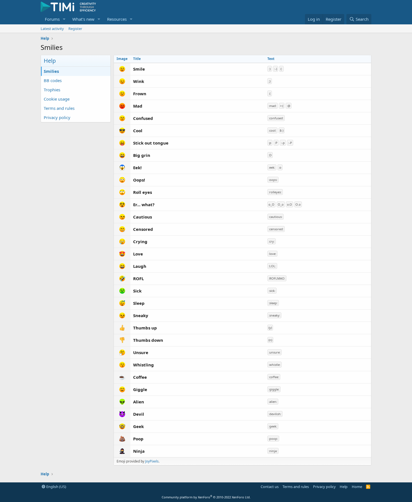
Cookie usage (57, 99)
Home (357, 486)
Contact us (270, 486)
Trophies (52, 89)
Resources (117, 19)
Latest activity (52, 28)
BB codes (53, 80)
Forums (52, 19)
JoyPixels (152, 461)
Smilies (51, 71)
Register (75, 28)
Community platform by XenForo (206, 497)
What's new (83, 19)
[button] (64, 19)
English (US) (55, 486)
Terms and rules (59, 108)
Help (344, 486)
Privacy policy (57, 117)
